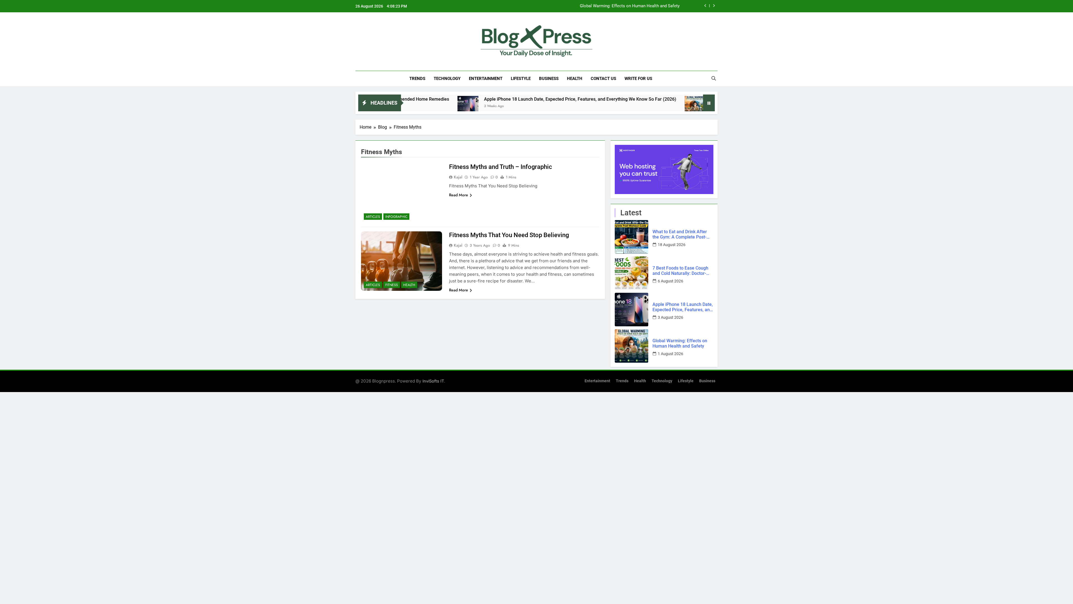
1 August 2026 (670, 353)
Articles (373, 216)
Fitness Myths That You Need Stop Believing (509, 235)
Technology (447, 78)
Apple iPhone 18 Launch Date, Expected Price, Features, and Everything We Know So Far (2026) (546, 99)
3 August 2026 (670, 317)
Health (574, 78)
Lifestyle (521, 78)
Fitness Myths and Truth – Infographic (500, 166)
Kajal (458, 177)
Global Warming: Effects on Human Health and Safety (630, 6)
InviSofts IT (433, 381)
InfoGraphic (396, 216)
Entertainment (485, 78)
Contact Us (603, 78)
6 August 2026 (670, 281)
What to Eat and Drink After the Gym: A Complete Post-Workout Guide (679, 234)
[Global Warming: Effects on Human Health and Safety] (661, 106)
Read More (458, 195)
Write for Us (638, 78)
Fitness (391, 284)
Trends (417, 78)
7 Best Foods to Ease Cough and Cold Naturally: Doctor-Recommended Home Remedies (680, 270)
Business (549, 78)
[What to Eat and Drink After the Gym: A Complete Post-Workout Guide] (631, 237)
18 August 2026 (671, 244)
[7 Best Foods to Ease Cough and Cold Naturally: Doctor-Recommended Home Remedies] (631, 273)
